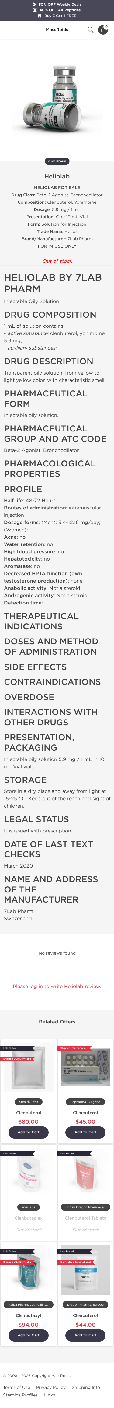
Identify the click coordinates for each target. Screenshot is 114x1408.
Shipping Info (86, 1387)
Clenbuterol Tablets (85, 1218)
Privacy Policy (51, 1387)
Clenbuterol (28, 1112)
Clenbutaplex (29, 1218)
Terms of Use (16, 1387)
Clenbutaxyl (28, 1315)
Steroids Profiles (20, 1395)
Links (49, 1395)
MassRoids (61, 1376)
